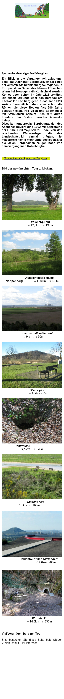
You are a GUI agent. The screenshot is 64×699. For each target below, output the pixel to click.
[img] (32, 10)
